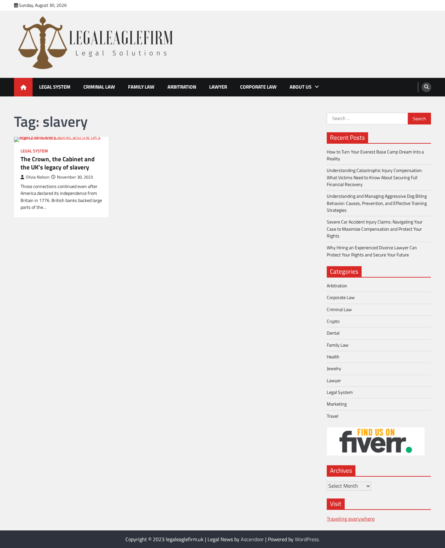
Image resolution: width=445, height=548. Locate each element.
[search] (426, 87)
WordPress (307, 539)
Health (333, 356)
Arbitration (181, 87)
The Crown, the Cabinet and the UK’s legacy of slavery (57, 163)
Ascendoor (252, 539)
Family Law (141, 87)
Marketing (337, 404)
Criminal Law (99, 87)
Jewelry (334, 368)
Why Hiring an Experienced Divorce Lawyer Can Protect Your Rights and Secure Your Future (372, 251)
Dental (333, 333)
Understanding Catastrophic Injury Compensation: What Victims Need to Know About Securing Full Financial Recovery (375, 177)
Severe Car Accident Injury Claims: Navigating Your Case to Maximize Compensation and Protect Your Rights (375, 228)
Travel (332, 416)
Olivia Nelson (38, 177)
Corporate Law (258, 87)
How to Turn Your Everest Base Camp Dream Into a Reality (375, 155)
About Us (300, 87)
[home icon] (23, 87)
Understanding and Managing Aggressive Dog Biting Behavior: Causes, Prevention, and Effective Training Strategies (377, 203)
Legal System (54, 87)
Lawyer (218, 87)
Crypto (333, 321)
